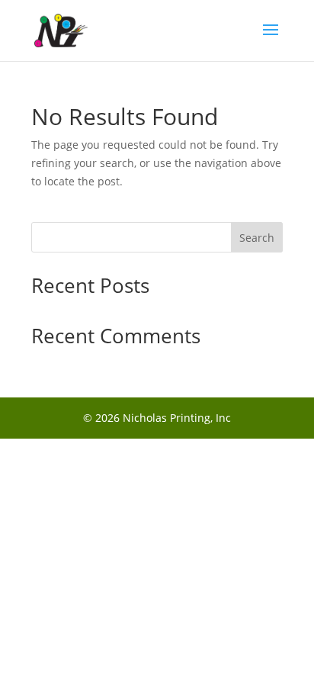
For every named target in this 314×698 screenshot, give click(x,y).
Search (256, 237)
